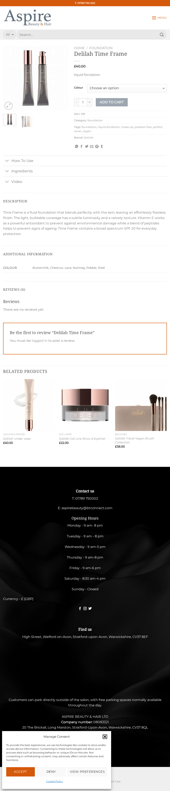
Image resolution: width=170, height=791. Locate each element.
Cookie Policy (54, 781)
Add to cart (112, 102)
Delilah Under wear (17, 439)
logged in (39, 341)
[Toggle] (7, 161)
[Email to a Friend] (91, 146)
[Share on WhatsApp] (76, 146)
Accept (20, 772)
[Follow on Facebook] (79, 609)
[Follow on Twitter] (90, 609)
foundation (101, 48)
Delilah (89, 137)
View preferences (87, 772)
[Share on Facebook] (81, 146)
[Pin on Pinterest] (96, 146)
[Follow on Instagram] (85, 609)
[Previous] (9, 78)
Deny (51, 772)
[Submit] (162, 34)
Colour (78, 87)
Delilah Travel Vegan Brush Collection (134, 440)
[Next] (61, 78)
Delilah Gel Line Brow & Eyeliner (82, 439)
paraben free (143, 127)
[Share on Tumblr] (101, 146)
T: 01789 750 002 (85, 3)
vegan (87, 131)
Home (79, 48)
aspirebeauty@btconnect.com (87, 508)
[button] (105, 737)
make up (127, 127)
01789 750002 (86, 498)
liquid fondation (109, 127)
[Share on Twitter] (86, 146)
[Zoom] (9, 106)
